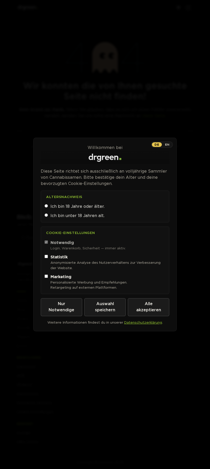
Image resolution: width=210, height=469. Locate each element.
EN (167, 144)
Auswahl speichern (105, 307)
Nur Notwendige (61, 307)
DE (156, 144)
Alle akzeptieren (148, 307)
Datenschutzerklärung (143, 322)
